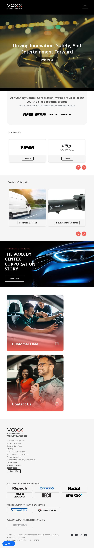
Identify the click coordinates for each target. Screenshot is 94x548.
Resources (12, 468)
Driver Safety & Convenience (18, 454)
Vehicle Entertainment (15, 457)
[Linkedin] (85, 535)
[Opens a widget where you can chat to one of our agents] (8, 544)
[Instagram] (81, 535)
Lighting (10, 449)
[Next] (84, 167)
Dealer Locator (15, 465)
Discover (28, 159)
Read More (14, 278)
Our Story (12, 462)
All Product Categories (15, 440)
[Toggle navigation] (85, 6)
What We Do (47, 59)
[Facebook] (72, 535)
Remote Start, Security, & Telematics (21, 460)
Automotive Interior (14, 443)
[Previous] (78, 167)
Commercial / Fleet (28, 223)
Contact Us (14, 471)
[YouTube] (76, 535)
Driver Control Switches (67, 223)
